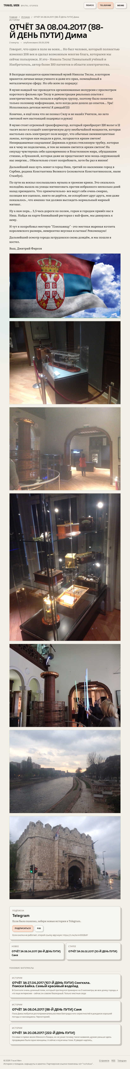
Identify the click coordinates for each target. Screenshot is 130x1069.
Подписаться (23, 928)
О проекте (104, 1060)
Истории (25, 17)
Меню (120, 5)
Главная (13, 17)
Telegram (105, 5)
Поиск (90, 5)
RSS (39, 928)
